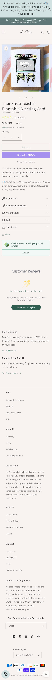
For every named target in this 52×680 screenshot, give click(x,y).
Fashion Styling (12, 521)
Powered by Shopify (38, 675)
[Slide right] (32, 97)
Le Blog (9, 533)
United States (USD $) (24, 655)
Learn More (7, 350)
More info (26, 252)
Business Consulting (14, 527)
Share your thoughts (26, 307)
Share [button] (7, 234)
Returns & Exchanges (15, 400)
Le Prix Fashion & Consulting (22, 675)
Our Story (10, 436)
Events (8, 443)
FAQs (8, 419)
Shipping (5, 127)
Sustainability (11, 449)
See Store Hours (10, 373)
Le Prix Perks (11, 514)
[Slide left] (20, 97)
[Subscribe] (43, 626)
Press (8, 564)
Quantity (5, 132)
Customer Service (13, 412)
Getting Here (11, 557)
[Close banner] (49, 8)
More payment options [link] (26, 162)
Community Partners (14, 455)
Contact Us (10, 551)
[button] (3, 32)
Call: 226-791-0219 (14, 570)
